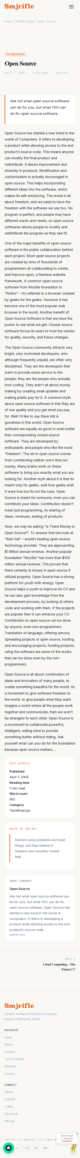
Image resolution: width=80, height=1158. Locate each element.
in (18, 1148)
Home (8, 21)
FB (36, 1148)
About (8, 1044)
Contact (10, 1073)
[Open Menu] (71, 7)
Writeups (10, 1066)
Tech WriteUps (14, 1059)
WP (45, 1148)
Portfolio (10, 1051)
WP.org (9, 1121)
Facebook (11, 1113)
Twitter (9, 1106)
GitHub (9, 1092)
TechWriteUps (25, 21)
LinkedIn (10, 1099)
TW (26, 1148)
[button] (8, 1148)
